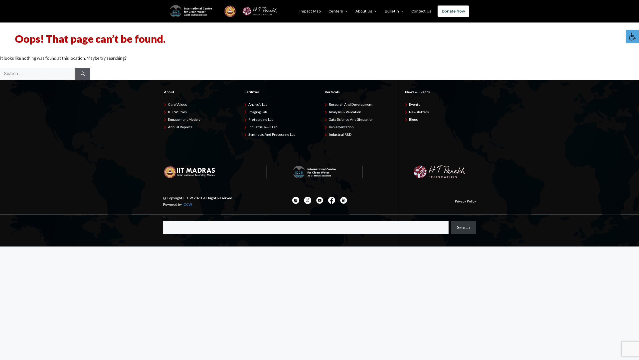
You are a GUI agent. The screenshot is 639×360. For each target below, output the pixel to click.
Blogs (413, 119)
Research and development (351, 104)
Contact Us (421, 11)
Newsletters (419, 112)
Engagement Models (184, 119)
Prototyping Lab (261, 119)
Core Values (177, 104)
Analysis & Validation (345, 112)
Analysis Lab (258, 104)
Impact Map (310, 11)
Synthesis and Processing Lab (272, 134)
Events (414, 104)
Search (169, 217)
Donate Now (453, 11)
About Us (363, 11)
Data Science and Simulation (351, 119)
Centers (335, 11)
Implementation (341, 127)
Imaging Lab (257, 112)
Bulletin (392, 11)
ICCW (187, 204)
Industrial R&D (340, 134)
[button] (632, 36)
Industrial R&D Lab (263, 127)
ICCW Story (177, 112)
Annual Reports (180, 127)
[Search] (82, 74)
